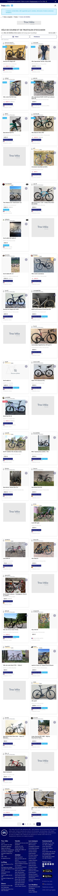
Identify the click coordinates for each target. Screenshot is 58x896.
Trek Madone (32, 888)
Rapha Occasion (32, 869)
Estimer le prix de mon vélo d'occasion (21, 843)
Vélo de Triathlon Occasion (21, 863)
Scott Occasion (32, 872)
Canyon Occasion (33, 850)
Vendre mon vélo (19, 846)
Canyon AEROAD (33, 892)
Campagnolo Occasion (34, 846)
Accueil (3, 843)
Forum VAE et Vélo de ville (48, 851)
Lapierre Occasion (33, 860)
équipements (34, 1)
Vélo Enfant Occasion (20, 875)
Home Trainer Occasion (20, 886)
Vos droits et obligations (7, 851)
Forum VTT (45, 850)
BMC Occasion (32, 844)
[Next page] (38, 824)
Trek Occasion (32, 877)
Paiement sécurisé (19, 848)
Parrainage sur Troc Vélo (48, 843)
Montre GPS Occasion (20, 874)
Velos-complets (7, 17)
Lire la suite (52, 33)
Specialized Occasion (34, 876)
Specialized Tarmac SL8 (34, 886)
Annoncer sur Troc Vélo (6, 885)
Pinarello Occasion (33, 867)
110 (34, 824)
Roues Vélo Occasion (20, 879)
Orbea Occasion (32, 865)
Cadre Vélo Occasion (20, 882)
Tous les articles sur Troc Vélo (7, 864)
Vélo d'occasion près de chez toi (20, 859)
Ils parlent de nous (5, 858)
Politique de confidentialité (7, 850)
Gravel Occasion (19, 869)
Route (16, 17)
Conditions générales (6, 846)
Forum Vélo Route (46, 846)
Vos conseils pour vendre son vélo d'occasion (48, 857)
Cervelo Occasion (33, 851)
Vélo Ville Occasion (19, 872)
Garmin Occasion (33, 857)
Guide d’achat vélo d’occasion (5, 872)
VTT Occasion (18, 865)
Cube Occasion (32, 853)
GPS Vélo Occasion (19, 884)
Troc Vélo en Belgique (47, 844)
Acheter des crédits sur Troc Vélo (20, 850)
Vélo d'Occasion (19, 857)
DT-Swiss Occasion (33, 855)
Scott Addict (32, 890)
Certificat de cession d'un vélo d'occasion (7, 889)
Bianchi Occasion (33, 843)
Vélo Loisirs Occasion (20, 870)
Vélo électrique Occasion (21, 867)
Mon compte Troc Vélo (6, 844)
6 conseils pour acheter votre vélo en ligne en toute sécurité (7, 869)
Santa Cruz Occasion (34, 870)
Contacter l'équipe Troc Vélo (6, 854)
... (1, 17)
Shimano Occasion (33, 874)
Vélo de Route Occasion (20, 862)
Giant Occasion (32, 858)
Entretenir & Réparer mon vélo (7, 879)
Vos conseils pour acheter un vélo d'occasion (48, 854)
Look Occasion (32, 862)
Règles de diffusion (5, 848)
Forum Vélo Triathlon (47, 848)
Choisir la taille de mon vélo (6, 875)
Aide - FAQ (4, 856)
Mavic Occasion (32, 864)
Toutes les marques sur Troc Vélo (34, 880)
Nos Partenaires (5, 887)
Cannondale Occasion (34, 848)
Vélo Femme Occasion (20, 877)
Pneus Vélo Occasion (20, 881)
